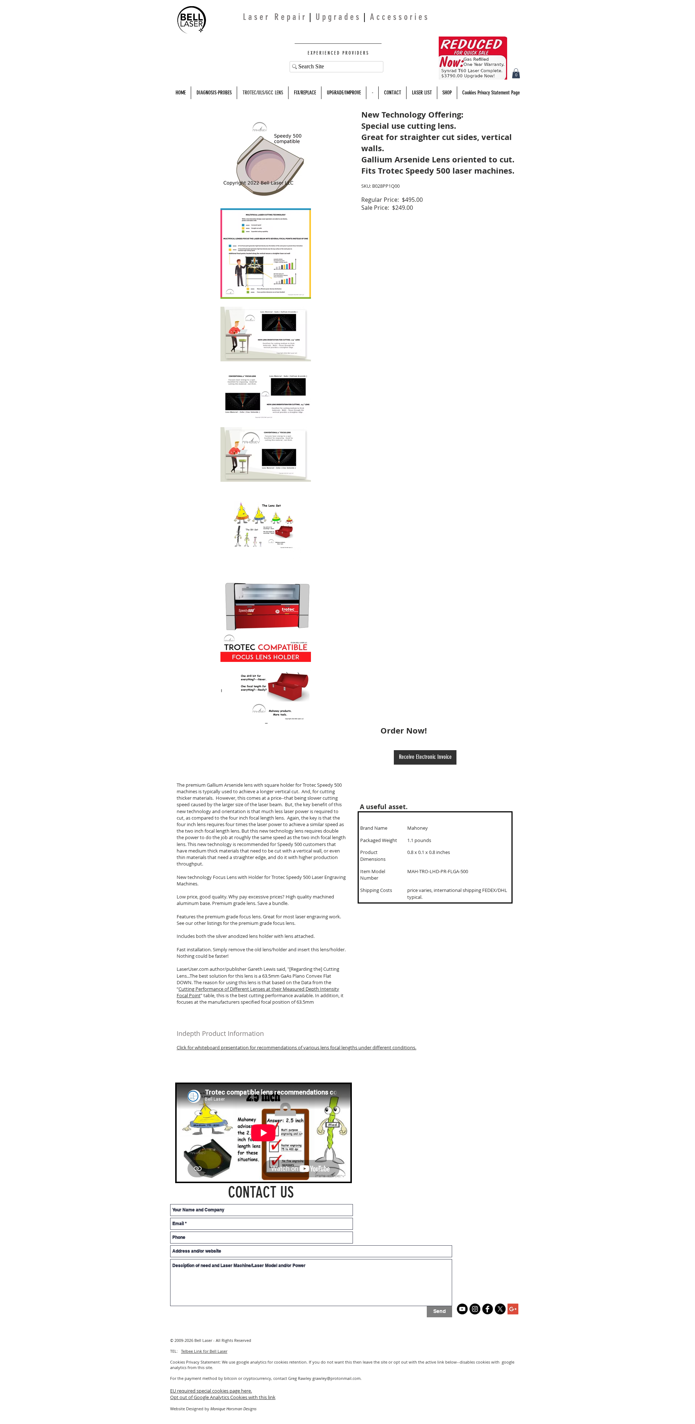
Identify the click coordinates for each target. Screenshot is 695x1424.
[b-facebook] (487, 1309)
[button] (516, 73)
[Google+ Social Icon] (512, 1309)
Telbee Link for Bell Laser (204, 1351)
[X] (500, 1309)
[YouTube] (462, 1309)
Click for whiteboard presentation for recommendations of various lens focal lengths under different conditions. (296, 1047)
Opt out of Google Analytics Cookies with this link (222, 1397)
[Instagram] (474, 1309)
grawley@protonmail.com (336, 1378)
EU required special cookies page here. (211, 1390)
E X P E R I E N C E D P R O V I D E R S (337, 53)
